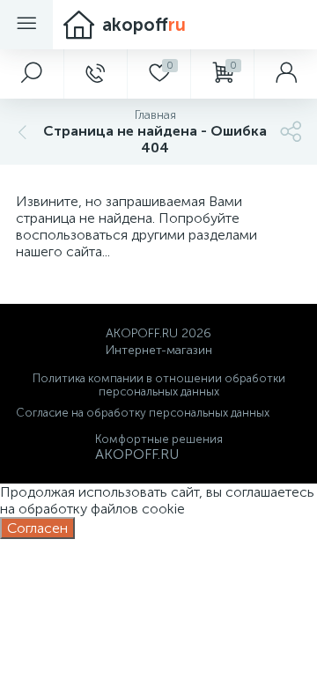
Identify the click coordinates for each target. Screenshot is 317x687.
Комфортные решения (159, 439)
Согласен (37, 528)
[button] (31, 74)
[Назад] (20, 132)
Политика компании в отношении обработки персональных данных (159, 385)
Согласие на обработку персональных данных (142, 412)
